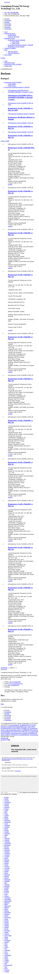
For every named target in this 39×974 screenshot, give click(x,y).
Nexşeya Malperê (14, 725)
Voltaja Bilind (16, 41)
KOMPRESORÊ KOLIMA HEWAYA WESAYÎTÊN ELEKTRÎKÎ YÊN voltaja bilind (18, 725)
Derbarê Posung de (9, 33)
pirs (9, 184)
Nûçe (5, 50)
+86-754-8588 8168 (13, 685)
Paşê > (6, 667)
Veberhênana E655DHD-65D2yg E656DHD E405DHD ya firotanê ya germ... (20, 97)
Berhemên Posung (9, 38)
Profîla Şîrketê (12, 35)
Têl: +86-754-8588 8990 (11, 12)
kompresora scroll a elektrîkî (19, 733)
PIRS (2, 704)
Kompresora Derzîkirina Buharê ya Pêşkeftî (20, 45)
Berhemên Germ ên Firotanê (16, 46)
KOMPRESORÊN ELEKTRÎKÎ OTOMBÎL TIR (15, 728)
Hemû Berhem (34, 735)
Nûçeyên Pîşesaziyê (13, 53)
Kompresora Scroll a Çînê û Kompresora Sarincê (19, 729)
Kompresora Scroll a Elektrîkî (16, 40)
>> (9, 667)
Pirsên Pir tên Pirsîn (13, 37)
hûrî (11, 184)
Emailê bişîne (4, 738)
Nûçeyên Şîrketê (13, 51)
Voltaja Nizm (15, 43)
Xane (5, 32)
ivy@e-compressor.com (16, 683)
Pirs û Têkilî (7, 55)
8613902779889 (5, 740)
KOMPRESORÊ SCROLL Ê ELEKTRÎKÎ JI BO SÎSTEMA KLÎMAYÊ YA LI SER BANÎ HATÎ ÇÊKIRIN (19, 731)
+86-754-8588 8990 (15, 682)
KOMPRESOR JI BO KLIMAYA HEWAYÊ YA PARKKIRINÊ (19, 734)
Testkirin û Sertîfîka (10, 48)
